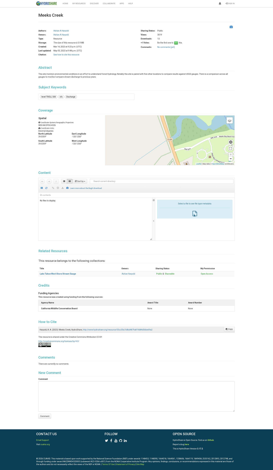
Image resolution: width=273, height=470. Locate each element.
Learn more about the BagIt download (86, 188)
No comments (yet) (166, 47)
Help (130, 3)
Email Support (42, 440)
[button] (220, 3)
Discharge (70, 97)
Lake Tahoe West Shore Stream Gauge (58, 274)
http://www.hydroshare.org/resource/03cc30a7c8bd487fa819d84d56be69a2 (117, 330)
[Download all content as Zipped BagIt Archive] (67, 188)
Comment (43, 379)
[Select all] (42, 188)
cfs (61, 97)
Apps (122, 3)
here (187, 444)
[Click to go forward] (49, 181)
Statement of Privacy (125, 464)
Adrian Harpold (128, 274)
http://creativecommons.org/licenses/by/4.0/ (58, 341)
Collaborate (109, 3)
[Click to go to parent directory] (56, 181)
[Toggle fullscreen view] (230, 148)
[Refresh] (46, 188)
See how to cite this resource (66, 55)
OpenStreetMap (218, 164)
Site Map (140, 464)
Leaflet (198, 164)
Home (65, 3)
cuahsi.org (45, 444)
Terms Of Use (108, 464)
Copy (230, 329)
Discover (94, 3)
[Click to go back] (42, 181)
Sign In (231, 3)
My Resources (79, 3)
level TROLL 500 (49, 97)
